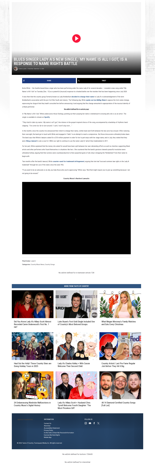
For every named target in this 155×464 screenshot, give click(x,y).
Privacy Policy (48, 430)
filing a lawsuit (31, 141)
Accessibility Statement (52, 428)
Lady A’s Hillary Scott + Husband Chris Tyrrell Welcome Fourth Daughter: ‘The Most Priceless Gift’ (74, 405)
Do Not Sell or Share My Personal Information (59, 433)
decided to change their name (82, 97)
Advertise (47, 426)
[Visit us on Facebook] (95, 423)
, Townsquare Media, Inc (41, 443)
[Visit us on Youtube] (91, 423)
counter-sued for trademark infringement (68, 161)
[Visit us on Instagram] (86, 423)
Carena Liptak (22, 68)
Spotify (47, 117)
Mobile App (47, 437)
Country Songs (50, 264)
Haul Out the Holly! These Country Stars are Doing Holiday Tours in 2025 (32, 364)
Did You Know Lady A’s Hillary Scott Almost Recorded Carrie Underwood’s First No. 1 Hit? (32, 324)
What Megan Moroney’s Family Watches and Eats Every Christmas (119, 323)
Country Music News (37, 264)
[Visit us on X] (99, 423)
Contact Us (47, 423)
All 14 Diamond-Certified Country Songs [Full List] (118, 404)
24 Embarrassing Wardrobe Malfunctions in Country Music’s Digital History (32, 404)
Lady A (33, 261)
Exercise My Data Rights (52, 435)
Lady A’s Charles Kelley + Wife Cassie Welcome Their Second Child (74, 364)
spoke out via (96, 100)
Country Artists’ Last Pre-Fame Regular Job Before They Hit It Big (118, 364)
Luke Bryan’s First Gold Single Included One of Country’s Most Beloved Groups (76, 323)
